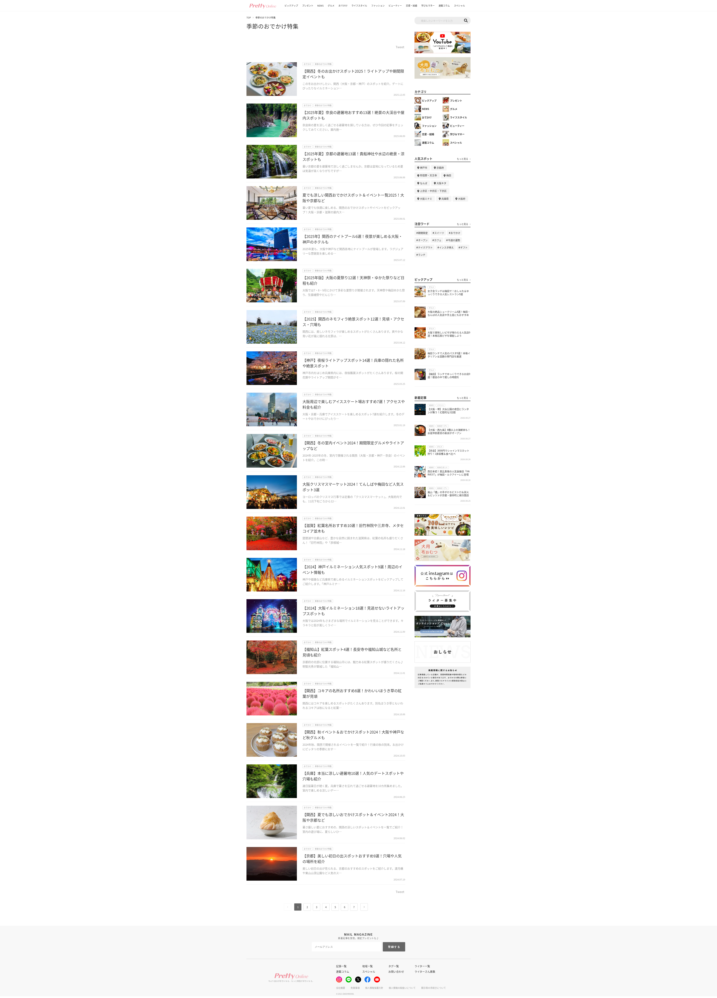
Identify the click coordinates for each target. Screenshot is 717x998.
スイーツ (439, 233)
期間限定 (423, 233)
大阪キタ (441, 183)
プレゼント (307, 5)
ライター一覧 (422, 966)
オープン (423, 240)
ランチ (421, 254)
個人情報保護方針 (374, 987)
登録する (394, 946)
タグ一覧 (393, 966)
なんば (423, 183)
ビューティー (395, 5)
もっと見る (462, 159)
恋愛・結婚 (411, 5)
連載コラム (444, 5)
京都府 (440, 167)
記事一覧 (341, 966)
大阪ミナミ (426, 198)
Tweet (400, 47)
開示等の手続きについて (433, 987)
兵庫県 (445, 198)
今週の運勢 (454, 240)
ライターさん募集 (425, 971)
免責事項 (355, 987)
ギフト (464, 247)
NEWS (320, 5)
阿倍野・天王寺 (428, 175)
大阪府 (461, 198)
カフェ (437, 240)
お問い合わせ (396, 971)
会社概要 (340, 987)
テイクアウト (425, 247)
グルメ (331, 5)
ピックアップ (291, 5)
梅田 (448, 175)
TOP (248, 17)
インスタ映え (446, 247)
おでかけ (343, 5)
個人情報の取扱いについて (402, 987)
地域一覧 (367, 966)
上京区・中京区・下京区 (433, 190)
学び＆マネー (428, 5)
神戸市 (423, 167)
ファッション (378, 5)
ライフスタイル (359, 5)
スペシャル (459, 5)
